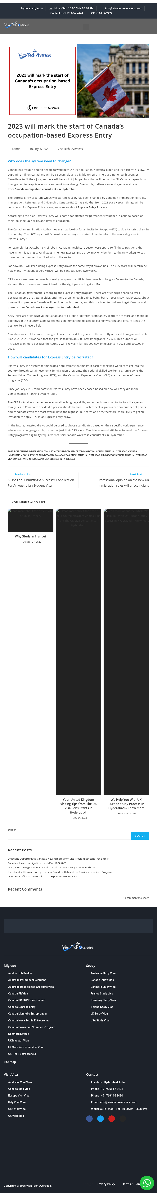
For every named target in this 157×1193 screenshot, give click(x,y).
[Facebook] (89, 1118)
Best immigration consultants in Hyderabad (101, 451)
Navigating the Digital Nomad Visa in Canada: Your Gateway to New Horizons (51, 867)
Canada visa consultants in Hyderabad (77, 455)
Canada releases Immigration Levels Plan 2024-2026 (37, 863)
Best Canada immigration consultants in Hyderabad (44, 451)
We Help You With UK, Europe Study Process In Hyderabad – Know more (126, 803)
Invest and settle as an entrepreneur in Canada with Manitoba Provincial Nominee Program (60, 872)
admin (16, 149)
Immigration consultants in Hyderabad (124, 455)
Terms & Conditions (136, 1184)
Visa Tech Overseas (70, 149)
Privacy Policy (106, 1184)
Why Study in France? (30, 536)
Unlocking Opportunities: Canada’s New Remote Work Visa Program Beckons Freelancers (58, 858)
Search (12, 829)
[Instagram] (122, 1118)
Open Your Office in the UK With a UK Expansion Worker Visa (42, 876)
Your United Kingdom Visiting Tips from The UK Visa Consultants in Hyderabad (78, 806)
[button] (86, 27)
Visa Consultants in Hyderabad (26, 458)
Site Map (10, 1062)
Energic (88, 1184)
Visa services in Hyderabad (60, 458)
